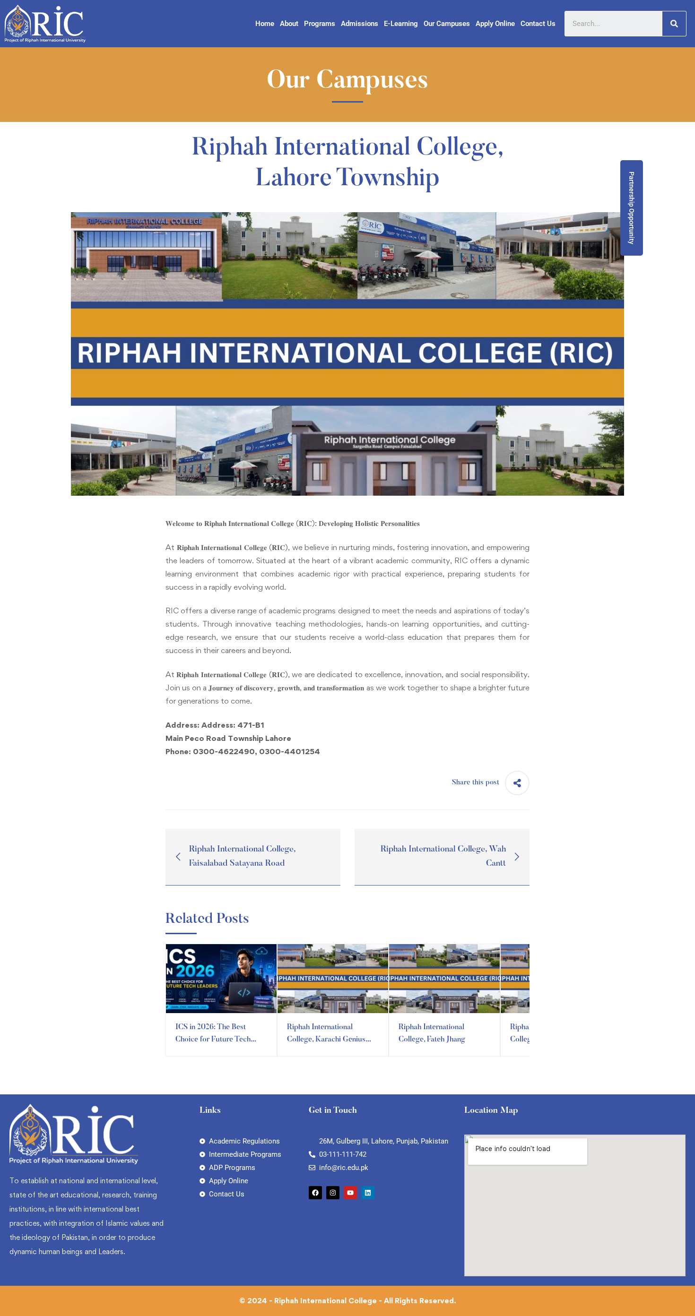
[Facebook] (315, 1192)
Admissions (359, 23)
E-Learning (401, 23)
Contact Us (538, 23)
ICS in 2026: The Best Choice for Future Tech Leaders (213, 1040)
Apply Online (495, 23)
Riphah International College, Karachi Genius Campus (326, 1040)
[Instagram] (332, 1192)
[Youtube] (350, 1192)
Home (264, 23)
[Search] (674, 23)
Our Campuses (447, 23)
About (289, 23)
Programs (319, 23)
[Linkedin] (367, 1192)
